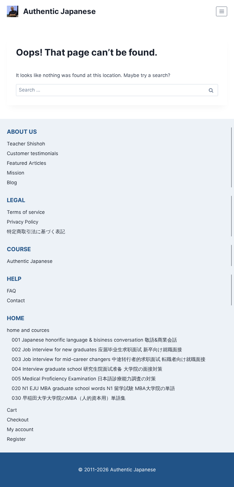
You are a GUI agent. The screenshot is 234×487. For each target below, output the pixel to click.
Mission (15, 173)
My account (20, 429)
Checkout (18, 420)
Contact (16, 300)
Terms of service (26, 212)
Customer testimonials (32, 153)
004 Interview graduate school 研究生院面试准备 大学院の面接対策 (87, 369)
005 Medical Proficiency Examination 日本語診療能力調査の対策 (84, 379)
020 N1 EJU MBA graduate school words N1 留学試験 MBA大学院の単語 (93, 388)
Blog (12, 182)
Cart (12, 410)
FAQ (11, 291)
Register (16, 439)
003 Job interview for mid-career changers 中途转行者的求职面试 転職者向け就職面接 (108, 359)
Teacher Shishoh (26, 144)
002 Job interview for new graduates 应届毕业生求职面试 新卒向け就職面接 (97, 349)
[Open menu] (221, 11)
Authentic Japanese (30, 261)
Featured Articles (26, 163)
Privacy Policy (22, 222)
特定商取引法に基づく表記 (36, 231)
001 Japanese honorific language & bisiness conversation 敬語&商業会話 (94, 340)
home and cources (28, 330)
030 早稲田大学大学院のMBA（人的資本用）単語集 (69, 398)
